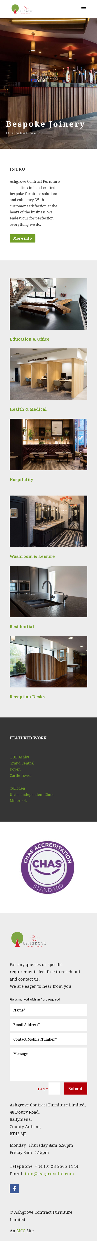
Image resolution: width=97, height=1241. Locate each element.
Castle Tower (21, 775)
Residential (22, 626)
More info (22, 238)
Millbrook (18, 800)
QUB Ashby (19, 757)
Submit (75, 1088)
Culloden (17, 788)
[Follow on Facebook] (14, 1188)
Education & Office (29, 339)
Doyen (15, 769)
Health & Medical (28, 409)
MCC (20, 1230)
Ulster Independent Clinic (32, 794)
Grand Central (22, 763)
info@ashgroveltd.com (49, 1173)
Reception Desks (27, 696)
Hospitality (21, 479)
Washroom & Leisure (32, 556)
